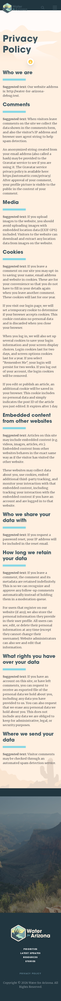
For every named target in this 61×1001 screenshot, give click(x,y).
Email (11, 884)
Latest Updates (30, 953)
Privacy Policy (30, 974)
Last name (13, 876)
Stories (30, 962)
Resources (30, 957)
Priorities (30, 949)
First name (13, 868)
